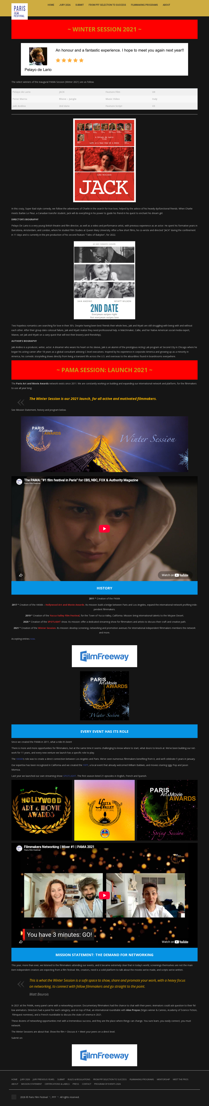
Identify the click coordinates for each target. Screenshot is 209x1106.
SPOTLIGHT (69, 775)
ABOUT (166, 5)
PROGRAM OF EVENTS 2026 (107, 1083)
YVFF (85, 765)
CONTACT (86, 1083)
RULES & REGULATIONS (79, 1079)
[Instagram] (188, 4)
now (32, 638)
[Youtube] (196, 4)
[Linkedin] (192, 4)
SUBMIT (79, 5)
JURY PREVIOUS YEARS (43, 1079)
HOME (51, 5)
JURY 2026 (65, 5)
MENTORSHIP (163, 1079)
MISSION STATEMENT (31, 1083)
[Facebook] (185, 4)
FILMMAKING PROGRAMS (144, 5)
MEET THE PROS (180, 1079)
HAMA (19, 758)
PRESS (76, 1083)
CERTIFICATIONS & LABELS (57, 1083)
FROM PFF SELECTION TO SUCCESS (107, 5)
